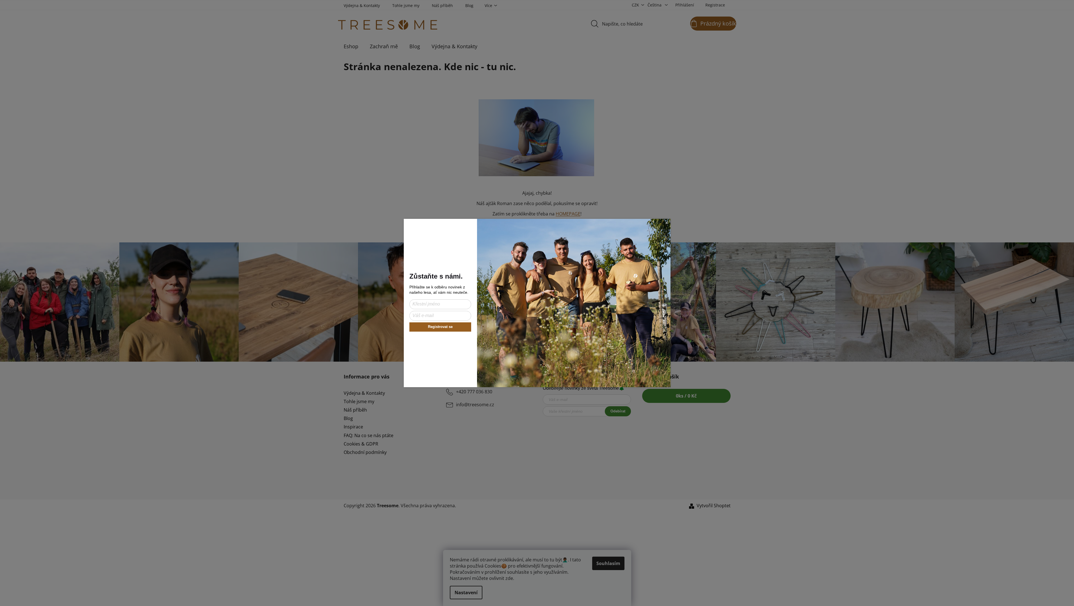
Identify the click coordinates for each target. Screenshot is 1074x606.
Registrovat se (440, 327)
